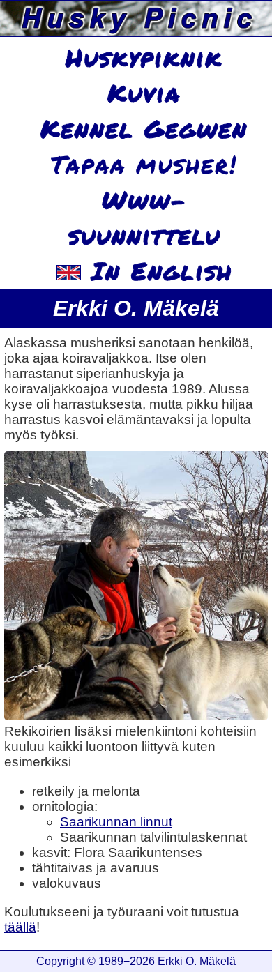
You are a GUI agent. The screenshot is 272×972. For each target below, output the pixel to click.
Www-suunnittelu (144, 217)
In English (156, 270)
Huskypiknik (144, 57)
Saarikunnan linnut (116, 821)
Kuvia (144, 92)
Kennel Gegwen (144, 128)
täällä (20, 927)
